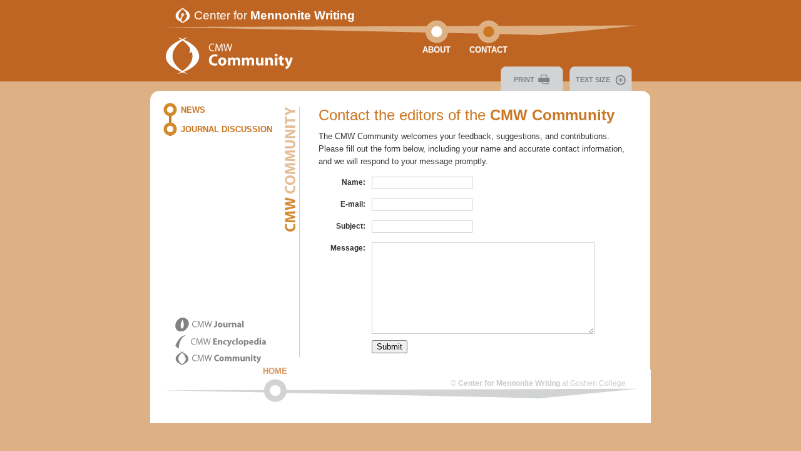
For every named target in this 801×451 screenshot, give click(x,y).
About (436, 49)
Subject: (350, 226)
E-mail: (352, 204)
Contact (488, 49)
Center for (274, 15)
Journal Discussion (226, 129)
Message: (347, 248)
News (193, 110)
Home (275, 371)
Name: (353, 182)
